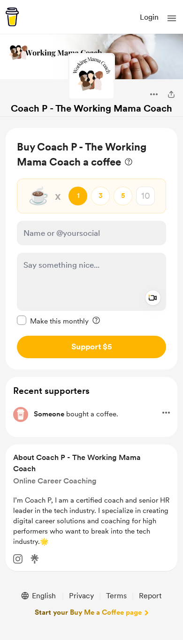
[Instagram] (18, 559)
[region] (91, 248)
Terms (116, 595)
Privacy (81, 595)
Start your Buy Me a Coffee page (88, 612)
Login (149, 17)
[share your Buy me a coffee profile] (171, 94)
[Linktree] (34, 559)
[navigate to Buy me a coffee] (12, 17)
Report (150, 595)
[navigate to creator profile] (91, 76)
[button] (171, 18)
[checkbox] (53, 321)
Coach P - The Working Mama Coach (91, 108)
